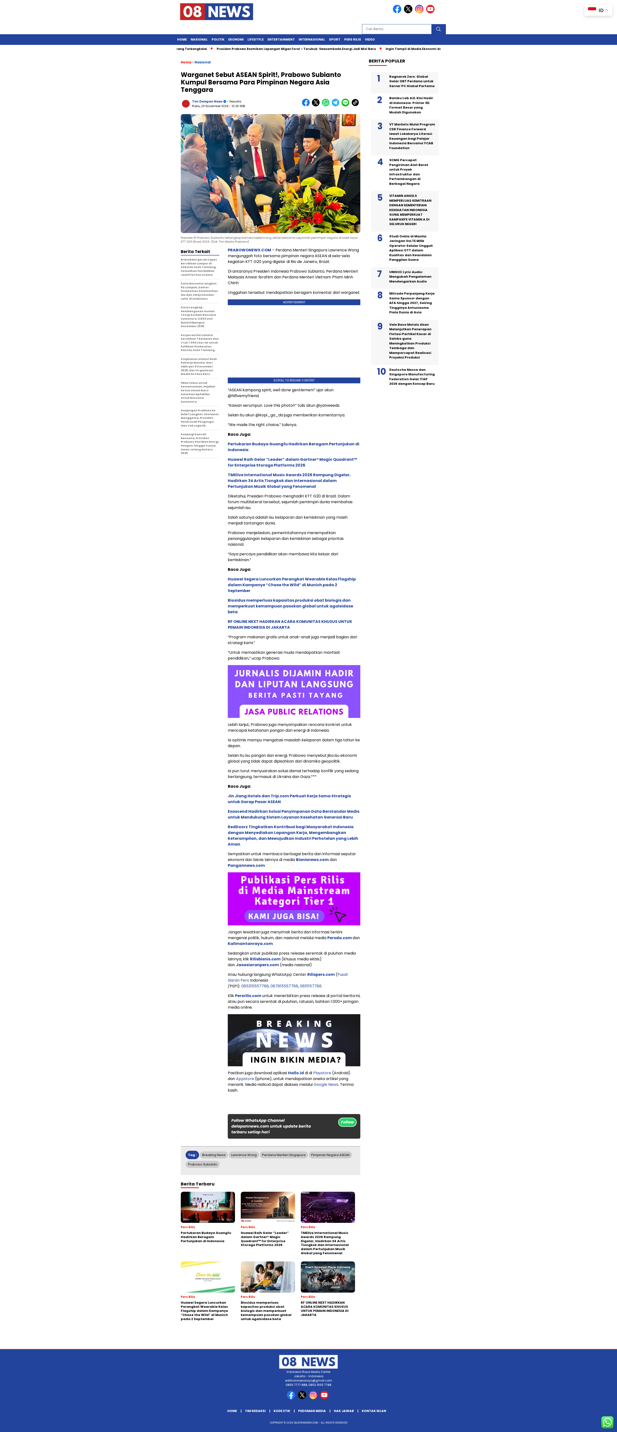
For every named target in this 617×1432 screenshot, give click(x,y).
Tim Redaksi (255, 1411)
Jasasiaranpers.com (257, 965)
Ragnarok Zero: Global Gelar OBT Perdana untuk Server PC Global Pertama (412, 81)
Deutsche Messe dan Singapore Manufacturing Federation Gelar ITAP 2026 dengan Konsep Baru (412, 376)
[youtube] (431, 12)
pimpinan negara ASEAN (330, 1155)
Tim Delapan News (207, 101)
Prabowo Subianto (202, 1164)
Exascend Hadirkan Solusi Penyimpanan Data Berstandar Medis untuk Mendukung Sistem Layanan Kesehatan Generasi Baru (293, 814)
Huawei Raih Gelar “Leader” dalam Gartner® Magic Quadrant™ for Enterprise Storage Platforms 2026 (292, 462)
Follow (347, 1122)
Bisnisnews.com (312, 859)
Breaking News (214, 1155)
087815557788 (284, 986)
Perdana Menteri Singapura (284, 1155)
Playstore (322, 1073)
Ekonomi (236, 39)
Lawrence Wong (244, 1155)
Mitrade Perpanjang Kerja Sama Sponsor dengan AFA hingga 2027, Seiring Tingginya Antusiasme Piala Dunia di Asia (412, 303)
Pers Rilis (352, 39)
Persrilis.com (248, 995)
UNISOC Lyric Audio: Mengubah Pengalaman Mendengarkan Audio (410, 276)
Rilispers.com (321, 974)
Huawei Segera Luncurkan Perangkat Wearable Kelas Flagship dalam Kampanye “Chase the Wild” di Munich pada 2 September (292, 584)
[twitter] (409, 12)
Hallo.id (296, 1073)
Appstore (245, 1078)
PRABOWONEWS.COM (249, 250)
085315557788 (255, 986)
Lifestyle (256, 39)
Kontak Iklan (374, 1411)
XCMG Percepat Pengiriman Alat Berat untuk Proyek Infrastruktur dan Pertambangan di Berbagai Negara (408, 172)
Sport (334, 39)
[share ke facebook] (307, 105)
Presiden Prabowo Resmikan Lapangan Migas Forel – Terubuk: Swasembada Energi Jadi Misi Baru (260, 49)
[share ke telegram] (337, 105)
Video (370, 39)
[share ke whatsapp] (327, 105)
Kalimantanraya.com (250, 943)
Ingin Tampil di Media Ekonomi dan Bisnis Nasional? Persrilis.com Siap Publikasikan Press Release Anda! (434, 49)
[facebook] (398, 12)
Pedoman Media (312, 1411)
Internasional (312, 39)
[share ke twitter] (317, 105)
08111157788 (311, 986)
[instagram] (420, 12)
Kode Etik (282, 1411)
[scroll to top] (594, 1424)
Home (182, 39)
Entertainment (281, 39)
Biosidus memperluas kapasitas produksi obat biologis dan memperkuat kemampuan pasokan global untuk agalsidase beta (290, 606)
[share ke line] (346, 105)
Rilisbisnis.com (265, 959)
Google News (326, 1084)
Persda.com (339, 938)
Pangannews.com (246, 865)
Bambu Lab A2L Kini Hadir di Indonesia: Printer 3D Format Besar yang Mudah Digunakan (411, 105)
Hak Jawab (344, 1411)
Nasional (199, 39)
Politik (218, 39)
